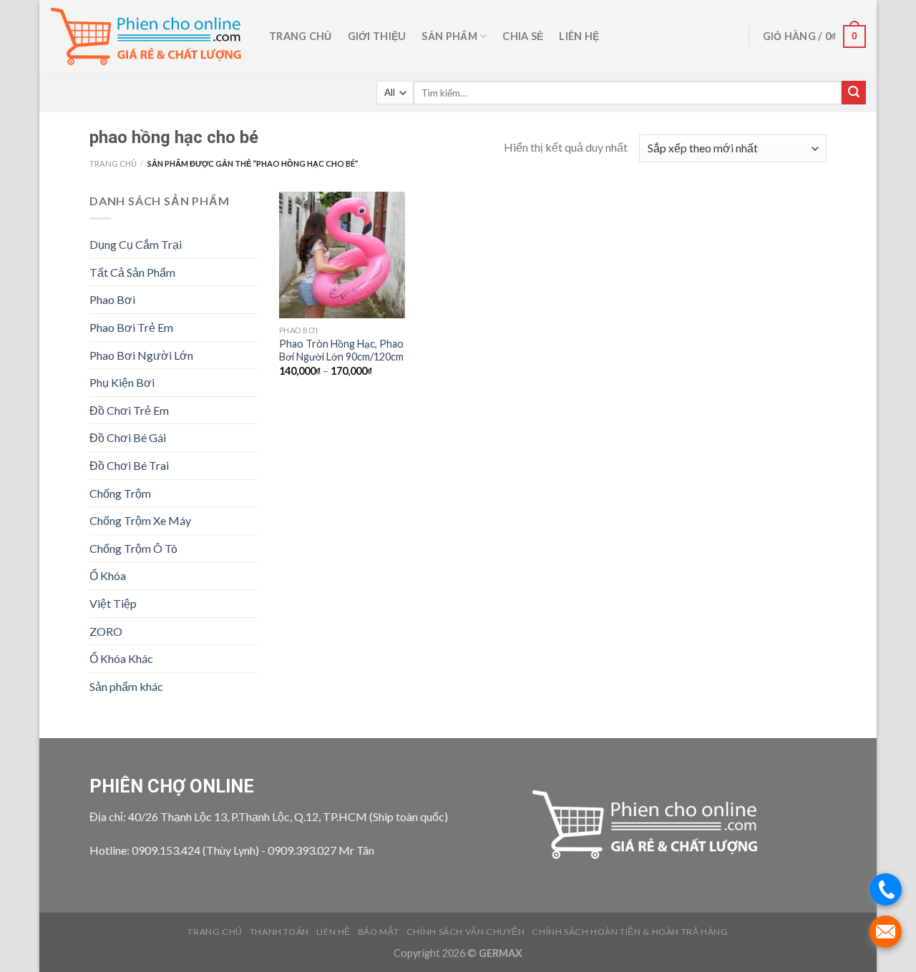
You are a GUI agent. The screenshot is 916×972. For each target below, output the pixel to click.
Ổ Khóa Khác (121, 658)
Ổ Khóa (107, 575)
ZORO (105, 631)
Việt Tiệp (113, 603)
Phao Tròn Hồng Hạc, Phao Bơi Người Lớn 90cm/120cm (341, 350)
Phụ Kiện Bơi (122, 382)
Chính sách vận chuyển (465, 931)
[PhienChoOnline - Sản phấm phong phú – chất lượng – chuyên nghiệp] (149, 37)
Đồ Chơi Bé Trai (129, 465)
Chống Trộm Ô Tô (133, 548)
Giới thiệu (377, 36)
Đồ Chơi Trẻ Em (129, 410)
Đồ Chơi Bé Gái (127, 437)
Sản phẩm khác (126, 686)
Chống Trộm (120, 493)
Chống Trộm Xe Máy (140, 520)
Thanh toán (279, 931)
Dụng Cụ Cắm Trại (135, 244)
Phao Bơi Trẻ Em (131, 327)
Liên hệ (579, 36)
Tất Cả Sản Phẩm (132, 272)
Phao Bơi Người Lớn (141, 355)
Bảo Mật (378, 931)
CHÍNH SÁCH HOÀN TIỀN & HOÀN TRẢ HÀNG (630, 931)
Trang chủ (300, 36)
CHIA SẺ (522, 36)
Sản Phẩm (449, 36)
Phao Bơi (112, 299)
